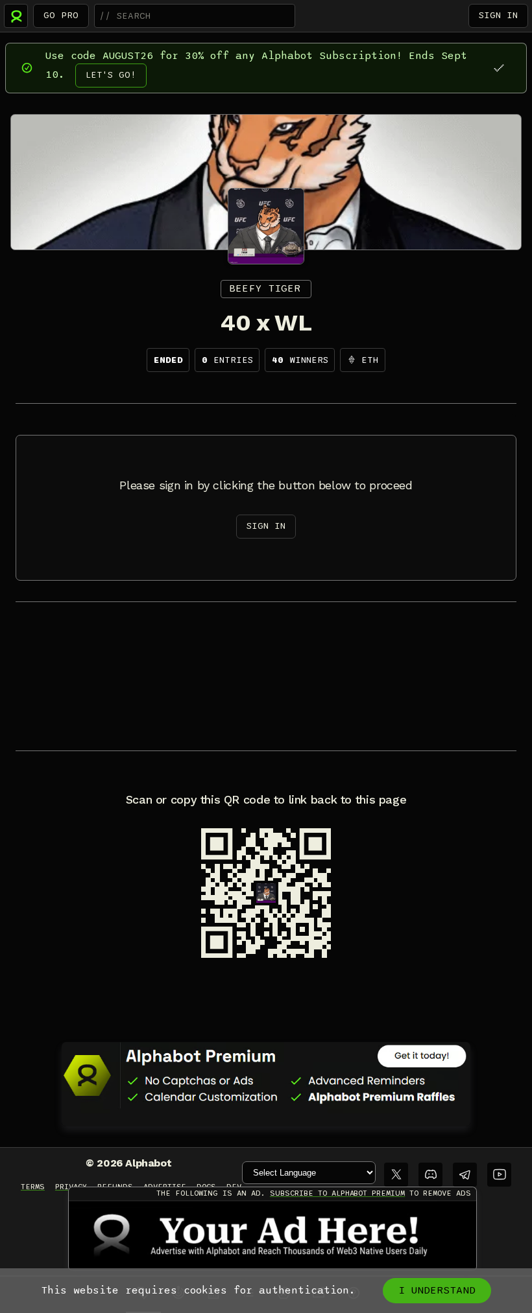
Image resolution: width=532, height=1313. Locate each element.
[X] (396, 1175)
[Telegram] (465, 1175)
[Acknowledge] (499, 68)
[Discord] (430, 1175)
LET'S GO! (111, 74)
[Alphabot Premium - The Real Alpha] (266, 1075)
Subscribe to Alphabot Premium (337, 1193)
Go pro (61, 15)
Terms (33, 1186)
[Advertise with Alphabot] (272, 1235)
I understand (437, 1290)
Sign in (498, 15)
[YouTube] (499, 1175)
